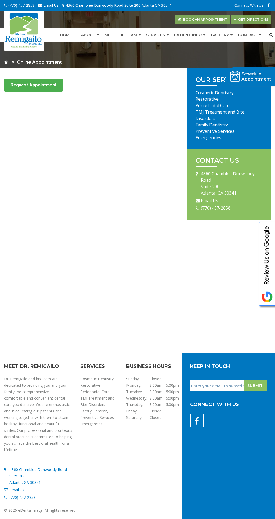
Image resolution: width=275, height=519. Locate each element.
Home (66, 34)
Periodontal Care (213, 105)
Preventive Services (215, 131)
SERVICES (155, 34)
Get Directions (253, 19)
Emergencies (208, 138)
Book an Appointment (205, 19)
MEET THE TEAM (120, 34)
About (88, 34)
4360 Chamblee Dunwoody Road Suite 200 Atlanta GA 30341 (119, 5)
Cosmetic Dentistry (215, 93)
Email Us (51, 5)
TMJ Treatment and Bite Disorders (220, 115)
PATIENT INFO (188, 34)
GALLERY (220, 34)
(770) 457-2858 (21, 5)
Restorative (207, 99)
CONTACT (248, 34)
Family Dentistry (212, 125)
